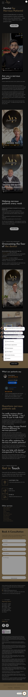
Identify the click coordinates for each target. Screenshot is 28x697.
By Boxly (19, 693)
